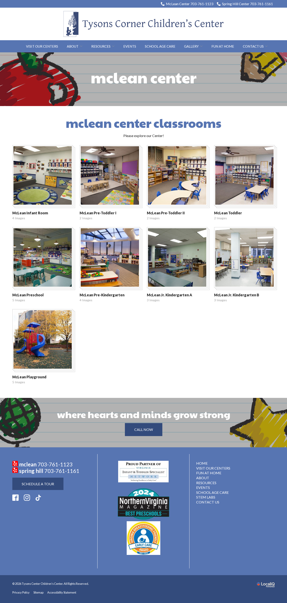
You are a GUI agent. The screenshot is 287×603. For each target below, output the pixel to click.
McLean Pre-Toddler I (98, 213)
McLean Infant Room (30, 213)
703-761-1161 (61, 471)
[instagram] (27, 497)
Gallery (191, 46)
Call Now (143, 429)
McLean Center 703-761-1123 (189, 4)
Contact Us (253, 46)
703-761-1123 (55, 464)
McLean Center (143, 77)
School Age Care (160, 46)
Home (202, 463)
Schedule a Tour (38, 484)
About (72, 46)
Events (129, 46)
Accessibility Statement (61, 592)
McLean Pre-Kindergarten (102, 295)
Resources (101, 46)
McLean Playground (29, 377)
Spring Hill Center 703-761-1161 (247, 4)
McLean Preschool (28, 295)
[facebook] (15, 497)
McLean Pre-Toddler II (166, 213)
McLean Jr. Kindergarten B (236, 295)
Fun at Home (222, 46)
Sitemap (38, 592)
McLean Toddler (228, 213)
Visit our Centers (42, 46)
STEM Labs (205, 497)
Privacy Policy (21, 592)
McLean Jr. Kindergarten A (169, 295)
